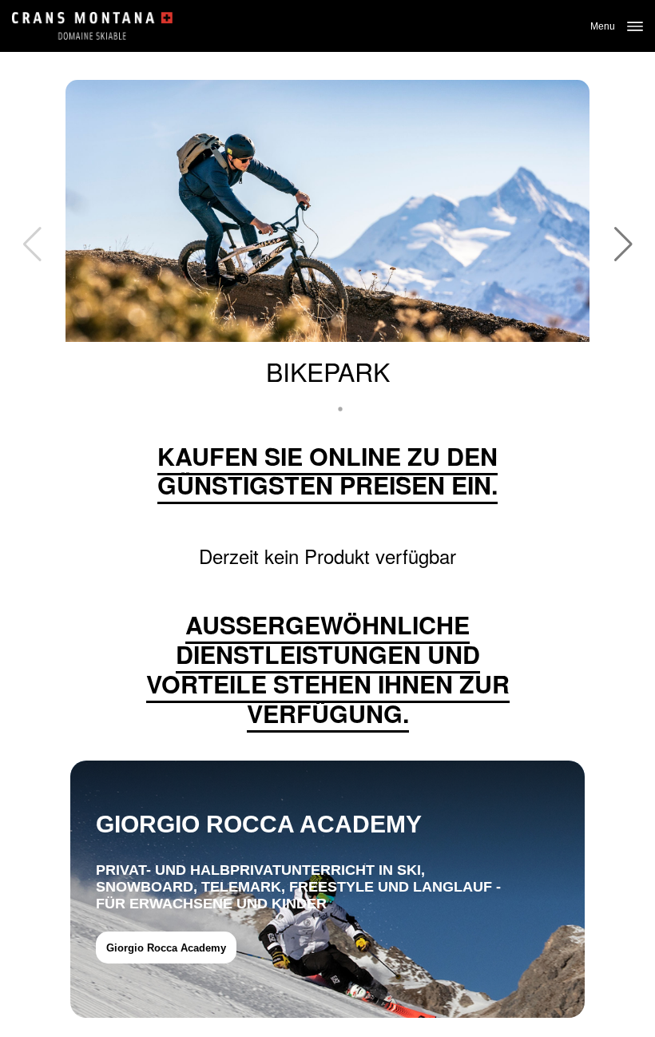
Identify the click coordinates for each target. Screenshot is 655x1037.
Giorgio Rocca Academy (166, 948)
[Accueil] (92, 26)
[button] (623, 244)
